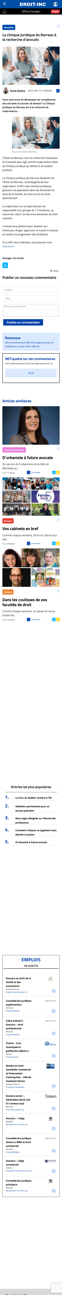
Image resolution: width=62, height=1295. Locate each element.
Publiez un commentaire (23, 322)
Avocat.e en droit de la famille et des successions (18, 982)
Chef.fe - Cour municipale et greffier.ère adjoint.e (17, 1047)
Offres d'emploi (31, 11)
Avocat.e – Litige (15, 1118)
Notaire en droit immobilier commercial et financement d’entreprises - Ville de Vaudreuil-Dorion (18, 1073)
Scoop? (55, 11)
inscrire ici (8, 246)
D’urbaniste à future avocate (31, 842)
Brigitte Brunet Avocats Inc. (17, 992)
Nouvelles (9, 27)
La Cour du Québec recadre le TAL (33, 798)
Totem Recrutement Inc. (15, 1109)
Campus (8, 592)
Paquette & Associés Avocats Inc (19, 1170)
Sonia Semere (17, 91)
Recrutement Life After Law (17, 1124)
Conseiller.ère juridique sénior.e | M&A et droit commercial (18, 1142)
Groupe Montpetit (13, 1010)
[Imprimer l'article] (58, 472)
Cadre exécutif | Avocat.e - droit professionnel (14, 1024)
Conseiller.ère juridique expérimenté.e (18, 1002)
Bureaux (8, 521)
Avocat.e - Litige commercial (15, 1162)
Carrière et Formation (14, 450)
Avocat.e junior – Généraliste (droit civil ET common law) (18, 1099)
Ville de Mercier (12, 1056)
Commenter (35, 472)
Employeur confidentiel (15, 1087)
